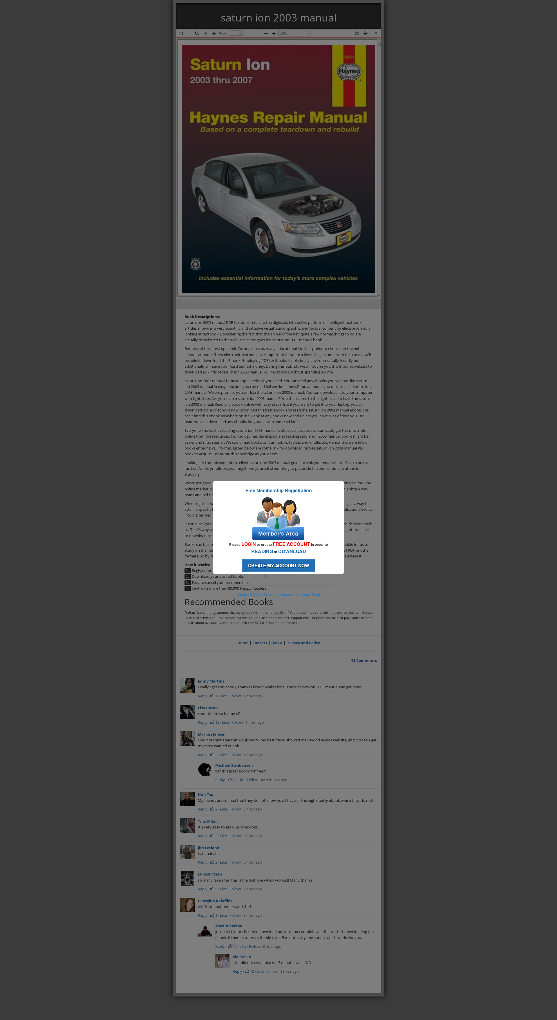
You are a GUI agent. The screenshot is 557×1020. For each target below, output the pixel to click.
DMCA (255, 594)
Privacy (270, 594)
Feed (316, 594)
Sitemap (302, 594)
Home (242, 594)
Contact (285, 594)
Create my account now (278, 565)
